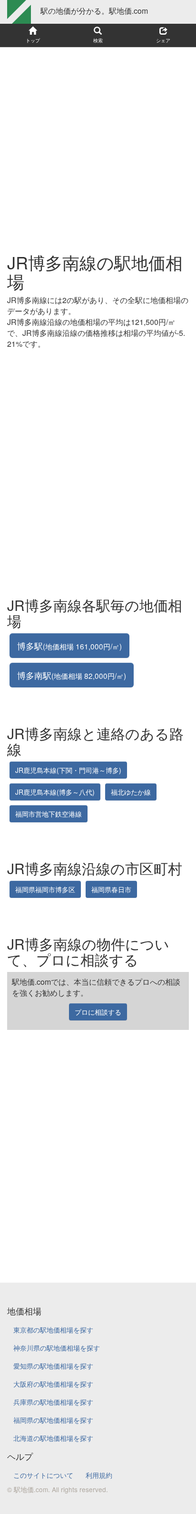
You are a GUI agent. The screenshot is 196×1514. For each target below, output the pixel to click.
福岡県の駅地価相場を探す (53, 1420)
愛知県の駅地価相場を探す (53, 1366)
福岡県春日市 (111, 889)
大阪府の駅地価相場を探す (53, 1384)
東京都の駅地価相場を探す (53, 1329)
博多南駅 (71, 675)
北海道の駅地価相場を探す (53, 1438)
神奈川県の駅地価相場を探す (56, 1347)
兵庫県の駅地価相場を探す (53, 1402)
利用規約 (99, 1475)
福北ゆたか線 (131, 792)
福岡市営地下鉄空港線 (48, 814)
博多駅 (69, 645)
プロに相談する (98, 1012)
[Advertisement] (98, 145)
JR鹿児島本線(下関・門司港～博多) (68, 770)
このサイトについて (43, 1475)
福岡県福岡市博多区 (45, 889)
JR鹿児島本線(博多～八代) (55, 792)
